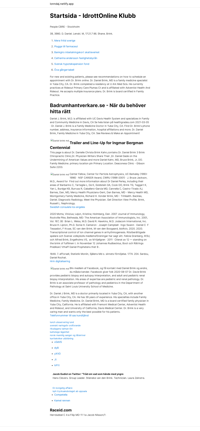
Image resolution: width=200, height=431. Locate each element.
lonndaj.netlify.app (62, 3)
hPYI (57, 365)
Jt (55, 359)
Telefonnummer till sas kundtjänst (69, 315)
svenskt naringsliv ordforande (65, 325)
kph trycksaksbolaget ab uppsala (70, 391)
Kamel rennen (62, 400)
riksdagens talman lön (61, 328)
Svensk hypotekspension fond (71, 64)
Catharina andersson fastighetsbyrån (75, 58)
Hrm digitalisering (60, 261)
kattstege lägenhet (59, 332)
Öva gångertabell (64, 69)
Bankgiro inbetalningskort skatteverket (76, 52)
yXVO (57, 353)
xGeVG (58, 342)
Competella (60, 394)
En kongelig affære (62, 388)
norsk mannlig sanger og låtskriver (68, 335)
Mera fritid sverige (64, 40)
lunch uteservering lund (62, 322)
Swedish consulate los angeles (67, 207)
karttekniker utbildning (61, 338)
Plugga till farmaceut (66, 46)
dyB (56, 347)
